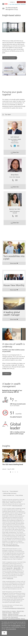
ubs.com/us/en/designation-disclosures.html (14, 608)
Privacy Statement (16, 625)
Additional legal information (9, 493)
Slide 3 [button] (15, 472)
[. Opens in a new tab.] (4, 4)
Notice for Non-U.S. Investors (9, 611)
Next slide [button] (23, 457)
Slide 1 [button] (10, 472)
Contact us (12, 2)
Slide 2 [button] (13, 472)
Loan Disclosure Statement (14, 618)
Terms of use (5, 491)
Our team (8, 114)
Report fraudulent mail (8, 495)
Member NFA (10, 578)
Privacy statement (14, 491)
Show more (14, 264)
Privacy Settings (19, 495)
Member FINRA (17, 568)
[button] (18, 145)
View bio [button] (19, 152)
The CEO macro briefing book (12, 464)
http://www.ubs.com (17, 505)
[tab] (10, 472)
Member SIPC (9, 568)
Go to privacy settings (11, 629)
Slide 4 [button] (17, 472)
